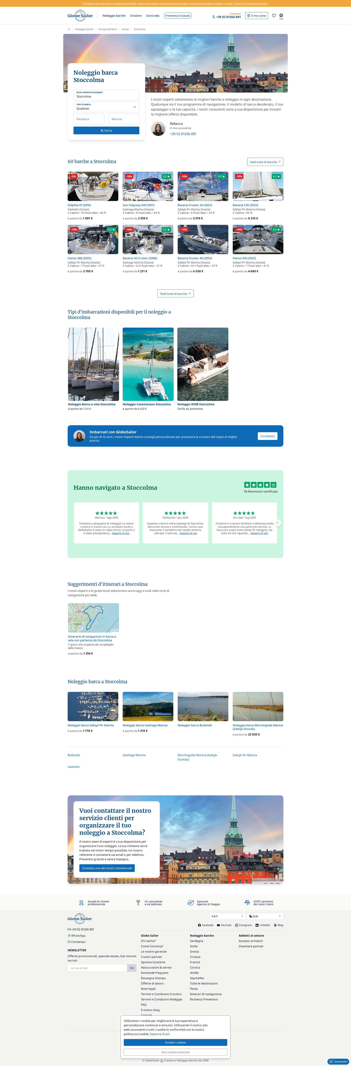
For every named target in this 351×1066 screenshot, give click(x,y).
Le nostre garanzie (154, 951)
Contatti (146, 1015)
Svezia (125, 29)
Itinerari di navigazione (206, 994)
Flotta (194, 989)
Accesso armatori (251, 941)
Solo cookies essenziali (175, 1052)
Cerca (107, 130)
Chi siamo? (148, 941)
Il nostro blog (150, 1010)
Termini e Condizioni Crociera (161, 994)
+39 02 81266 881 (183, 134)
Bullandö (74, 755)
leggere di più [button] (120, 533)
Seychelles (197, 978)
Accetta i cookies (175, 1042)
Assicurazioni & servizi (156, 967)
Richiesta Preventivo (204, 999)
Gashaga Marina (134, 755)
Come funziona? (152, 946)
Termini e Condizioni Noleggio (161, 999)
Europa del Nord (108, 29)
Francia (195, 962)
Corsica (195, 967)
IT (216, 916)
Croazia (195, 957)
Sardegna (196, 941)
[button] (114, 15)
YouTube (226, 925)
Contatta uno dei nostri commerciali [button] (107, 868)
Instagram (245, 925)
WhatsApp (78, 936)
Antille (194, 973)
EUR (255, 916)
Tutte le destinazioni (204, 983)
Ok (132, 968)
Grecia (194, 951)
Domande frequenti (154, 973)
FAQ (144, 1005)
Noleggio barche (84, 29)
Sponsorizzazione (153, 962)
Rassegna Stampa (153, 978)
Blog (280, 925)
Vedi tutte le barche (264, 162)
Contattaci (268, 436)
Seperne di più (160, 1034)
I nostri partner (151, 957)
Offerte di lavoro (152, 983)
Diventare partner (251, 946)
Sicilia (194, 946)
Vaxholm (74, 767)
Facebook (207, 925)
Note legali (148, 989)
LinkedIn (265, 925)
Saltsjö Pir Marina (245, 755)
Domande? (340, 1061)
